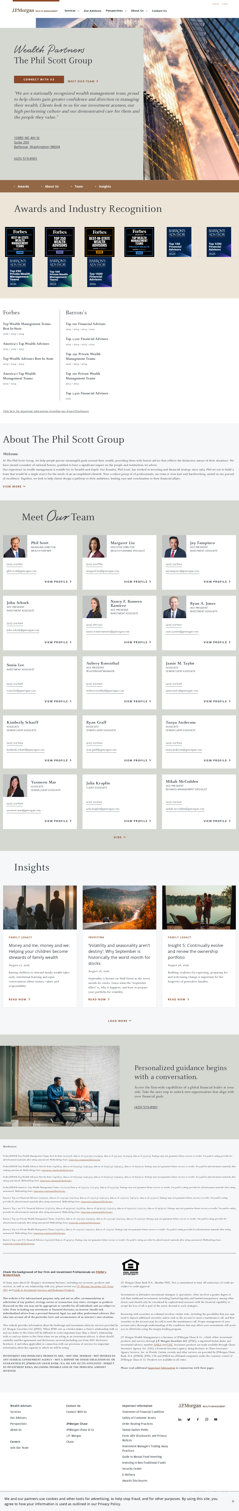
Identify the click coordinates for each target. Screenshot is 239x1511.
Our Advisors (18, 1417)
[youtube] (215, 1420)
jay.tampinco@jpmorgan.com (182, 571)
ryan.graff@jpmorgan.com (101, 750)
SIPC (170, 1345)
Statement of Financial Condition (143, 1411)
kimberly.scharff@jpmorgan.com (25, 750)
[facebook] (200, 1420)
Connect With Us (76, 1411)
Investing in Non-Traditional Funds (144, 1462)
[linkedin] (182, 1420)
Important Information (161, 1368)
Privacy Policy (109, 1504)
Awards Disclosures (135, 1480)
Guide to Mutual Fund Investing (142, 1456)
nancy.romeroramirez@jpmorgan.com (107, 632)
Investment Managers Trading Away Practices (145, 1448)
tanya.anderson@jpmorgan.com (184, 750)
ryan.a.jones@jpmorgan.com (182, 632)
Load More (118, 1021)
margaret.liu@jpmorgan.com (102, 571)
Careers (215, 4)
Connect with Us (39, 79)
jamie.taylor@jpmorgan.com (182, 691)
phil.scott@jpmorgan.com (21, 571)
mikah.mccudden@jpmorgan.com (185, 809)
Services (70, 10)
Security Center (132, 1468)
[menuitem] (92, 11)
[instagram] (209, 1420)
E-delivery (128, 1474)
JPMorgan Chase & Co (80, 1429)
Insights (105, 186)
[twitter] (191, 1420)
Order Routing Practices (137, 1423)
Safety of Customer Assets (139, 1417)
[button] (233, 1501)
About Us (137, 10)
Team (79, 186)
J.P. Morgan (73, 1435)
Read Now (18, 999)
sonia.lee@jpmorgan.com (21, 691)
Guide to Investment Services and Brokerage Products (43, 1290)
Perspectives (114, 10)
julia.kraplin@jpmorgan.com (102, 809)
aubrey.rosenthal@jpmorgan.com (105, 691)
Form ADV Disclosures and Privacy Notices (144, 1438)
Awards (23, 186)
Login (225, 4)
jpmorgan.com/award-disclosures (84, 1160)
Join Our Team (19, 1447)
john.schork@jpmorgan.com (23, 630)
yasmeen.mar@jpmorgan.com (24, 810)
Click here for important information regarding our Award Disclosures (46, 411)
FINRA (158, 1345)
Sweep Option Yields (135, 1429)
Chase (70, 1441)
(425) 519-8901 (146, 1107)
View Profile (56, 581)
